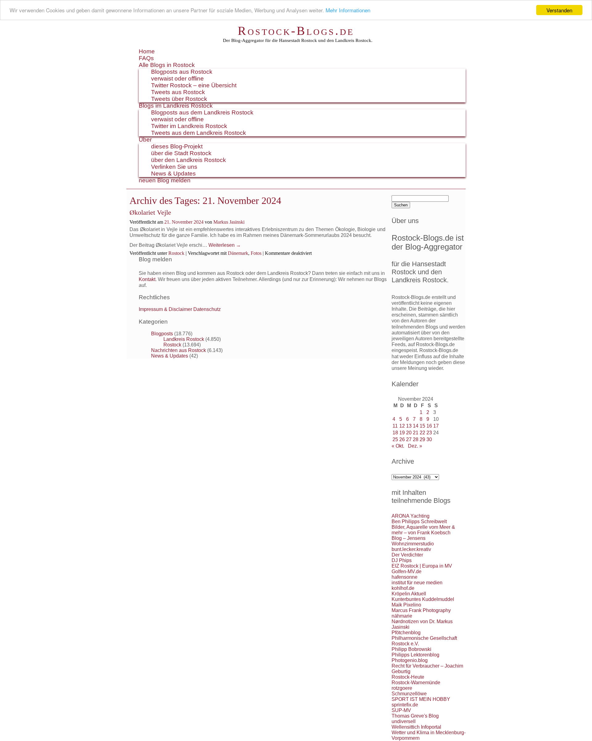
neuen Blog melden (165, 180)
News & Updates (173, 173)
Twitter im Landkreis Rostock (189, 126)
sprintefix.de (405, 704)
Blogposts (162, 333)
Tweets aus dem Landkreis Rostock (198, 133)
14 (415, 425)
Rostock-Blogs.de (296, 31)
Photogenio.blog (410, 660)
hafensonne (404, 577)
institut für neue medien (417, 582)
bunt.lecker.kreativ (411, 549)
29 (422, 439)
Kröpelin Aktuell (409, 593)
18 (395, 432)
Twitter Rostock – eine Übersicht (193, 85)
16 (429, 425)
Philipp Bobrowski (411, 649)
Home (147, 51)
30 (429, 439)
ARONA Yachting (411, 516)
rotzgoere (402, 688)
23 (429, 432)
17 (436, 425)
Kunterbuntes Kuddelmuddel (423, 599)
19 (402, 432)
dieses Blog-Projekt (177, 146)
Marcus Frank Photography (421, 610)
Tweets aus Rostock (178, 92)
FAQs (146, 58)
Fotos (256, 253)
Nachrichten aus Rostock (178, 350)
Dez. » (415, 446)
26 (402, 439)
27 (409, 439)
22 (422, 432)
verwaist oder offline (177, 78)
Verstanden (559, 10)
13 (409, 425)
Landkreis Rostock (183, 339)
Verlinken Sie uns (174, 167)
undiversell (404, 721)
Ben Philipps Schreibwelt (419, 521)
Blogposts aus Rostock (181, 71)
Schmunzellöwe (409, 693)
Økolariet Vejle (150, 212)
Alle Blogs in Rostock (167, 65)
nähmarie (402, 616)
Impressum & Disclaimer (165, 309)
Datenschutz (207, 309)
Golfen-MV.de (406, 571)
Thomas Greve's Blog (415, 715)
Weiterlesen (224, 245)
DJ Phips (402, 560)
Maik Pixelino (406, 604)
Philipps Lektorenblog (415, 654)
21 (415, 432)
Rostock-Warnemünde (416, 682)
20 (409, 432)
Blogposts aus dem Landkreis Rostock (202, 112)
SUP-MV (401, 710)
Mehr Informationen (348, 10)
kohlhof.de (403, 588)
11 (395, 425)
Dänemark (238, 253)
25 (395, 439)
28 (415, 439)
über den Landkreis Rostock (188, 160)
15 (422, 425)
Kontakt (147, 279)
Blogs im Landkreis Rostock (176, 105)
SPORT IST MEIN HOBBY (421, 699)
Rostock (176, 253)
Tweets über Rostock (179, 99)
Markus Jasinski (229, 222)
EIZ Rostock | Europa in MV (422, 566)
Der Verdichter (407, 554)
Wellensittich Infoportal (416, 727)
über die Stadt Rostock (181, 153)
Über (145, 139)
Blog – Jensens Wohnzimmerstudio (413, 541)
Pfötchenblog (406, 632)
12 (402, 425)
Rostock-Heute (408, 677)
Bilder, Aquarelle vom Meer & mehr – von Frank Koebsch (423, 529)
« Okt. (398, 446)
